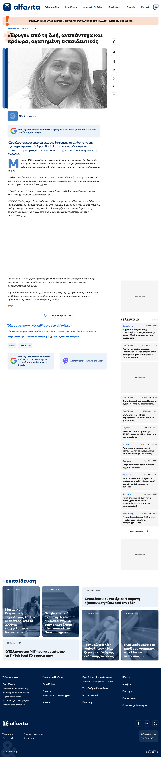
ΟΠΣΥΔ (110, 681)
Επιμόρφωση (129, 698)
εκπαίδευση (21, 581)
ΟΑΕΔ (53, 695)
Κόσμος (126, 677)
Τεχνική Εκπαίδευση (12, 696)
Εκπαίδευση (71, 7)
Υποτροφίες (23, 700)
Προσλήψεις (64, 695)
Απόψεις (126, 684)
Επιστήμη (127, 691)
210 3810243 (147, 738)
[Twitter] (114, 61)
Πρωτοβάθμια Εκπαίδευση (15, 688)
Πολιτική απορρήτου (34, 734)
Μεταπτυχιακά (90, 695)
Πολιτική (87, 702)
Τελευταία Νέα (52, 7)
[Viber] (114, 78)
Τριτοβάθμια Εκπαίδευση (95, 688)
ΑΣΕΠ (45, 695)
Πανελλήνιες (114, 7)
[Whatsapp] (114, 87)
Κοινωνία (145, 7)
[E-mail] (114, 95)
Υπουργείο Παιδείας (92, 7)
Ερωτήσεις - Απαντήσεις (135, 705)
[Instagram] (147, 723)
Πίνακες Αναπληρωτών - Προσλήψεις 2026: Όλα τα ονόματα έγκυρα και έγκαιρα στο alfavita (52, 331)
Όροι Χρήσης (9, 734)
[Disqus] (59, 409)
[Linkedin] (114, 70)
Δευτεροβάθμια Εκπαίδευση (16, 692)
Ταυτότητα (29, 738)
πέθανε (12, 346)
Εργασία (131, 7)
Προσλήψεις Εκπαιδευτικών (97, 677)
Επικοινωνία (8, 738)
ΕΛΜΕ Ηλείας (25, 346)
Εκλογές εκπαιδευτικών (14, 704)
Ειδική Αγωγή (9, 700)
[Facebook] (114, 53)
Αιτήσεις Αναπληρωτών (93, 681)
